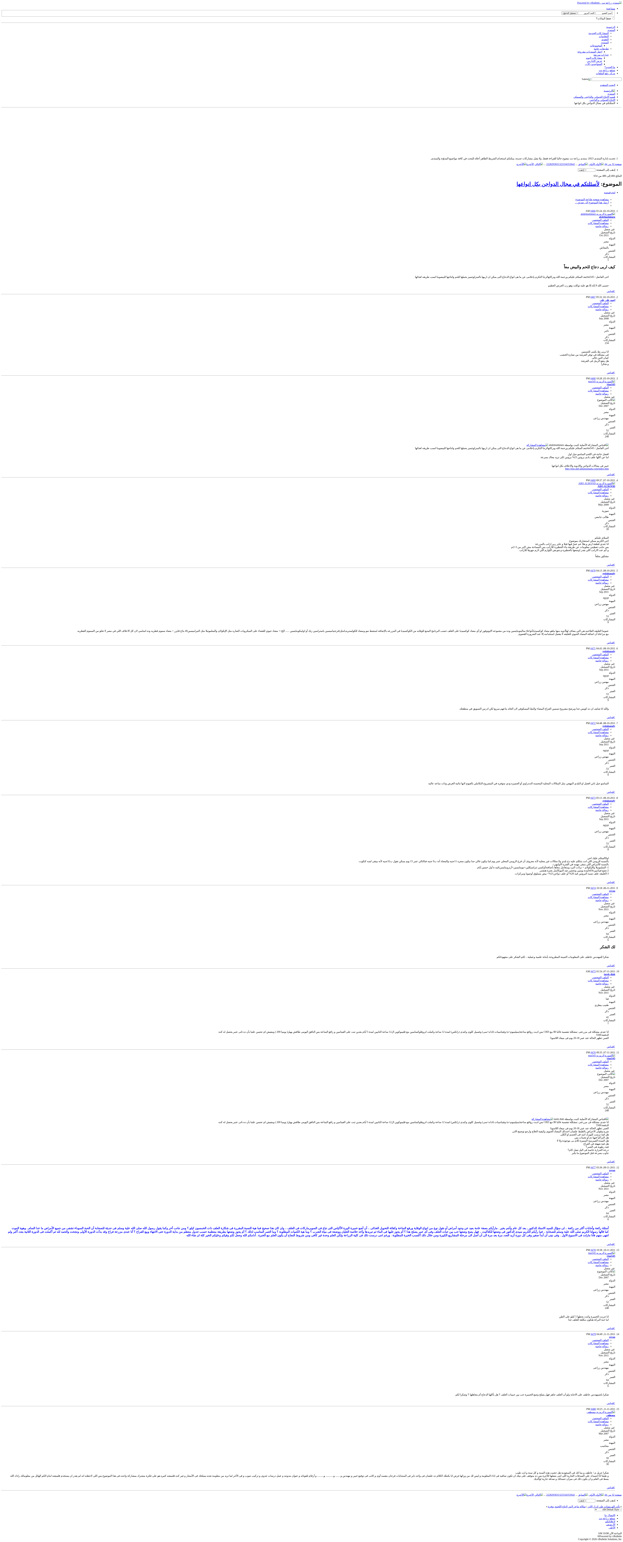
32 (560, 164)
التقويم (605, 39)
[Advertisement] (524, 131)
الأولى (592, 164)
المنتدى (611, 30)
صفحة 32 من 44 (613, 164)
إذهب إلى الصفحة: (605, 169)
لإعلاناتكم (610, 1521)
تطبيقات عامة (601, 48)
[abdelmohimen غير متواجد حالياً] (598, 214)
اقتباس (611, 291)
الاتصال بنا (610, 1515)
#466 (593, 211)
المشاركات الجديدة (599, 33)
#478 (593, 1250)
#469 (593, 480)
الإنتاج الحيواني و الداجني (602, 100)
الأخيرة (530, 164)
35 (568, 164)
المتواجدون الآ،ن (593, 64)
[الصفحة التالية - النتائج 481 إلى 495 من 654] (538, 164)
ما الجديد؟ (610, 67)
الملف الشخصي (600, 220)
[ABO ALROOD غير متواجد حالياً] (596, 483)
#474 (593, 888)
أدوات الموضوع (609, 193)
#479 (593, 1334)
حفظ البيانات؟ (604, 18)
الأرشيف (610, 1524)
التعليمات (604, 36)
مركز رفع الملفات (605, 73)
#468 (593, 378)
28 (550, 164)
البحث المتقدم (607, 85)
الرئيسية (610, 27)
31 (558, 164)
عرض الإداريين (594, 61)
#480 (593, 1409)
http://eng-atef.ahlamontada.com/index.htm (587, 468)
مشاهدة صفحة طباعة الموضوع (592, 199)
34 (565, 164)
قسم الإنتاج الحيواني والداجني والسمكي (594, 97)
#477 (593, 1167)
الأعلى (612, 1527)
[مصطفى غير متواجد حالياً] (600, 1412)
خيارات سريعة (601, 54)
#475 (593, 971)
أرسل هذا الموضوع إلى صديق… (592, 202)
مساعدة (610, 8)
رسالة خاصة (602, 226)
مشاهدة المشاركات (598, 223)
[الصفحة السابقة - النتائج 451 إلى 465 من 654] (583, 164)
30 (555, 164)
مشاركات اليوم (594, 58)
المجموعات (596, 45)
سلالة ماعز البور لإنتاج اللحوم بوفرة (567, 1506)
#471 (593, 648)
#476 (593, 1052)
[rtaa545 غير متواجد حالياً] (601, 381)
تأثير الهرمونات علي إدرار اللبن (603, 1506)
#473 (593, 798)
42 (573, 164)
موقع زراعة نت (607, 70)
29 (552, 164)
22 (547, 164)
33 (563, 164)
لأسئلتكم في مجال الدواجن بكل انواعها (558, 184)
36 (571, 164)
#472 (593, 723)
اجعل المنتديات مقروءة (590, 51)
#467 (593, 297)
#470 (593, 570)
